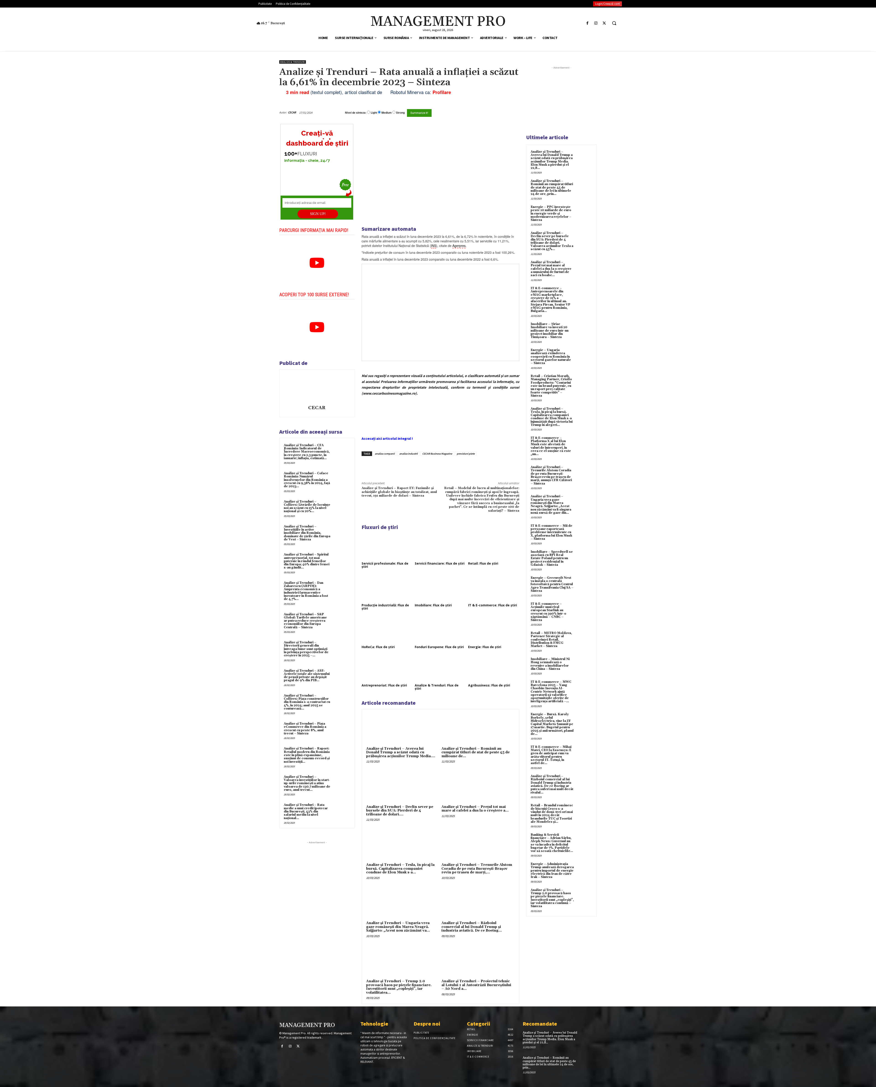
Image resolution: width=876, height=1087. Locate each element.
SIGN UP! (318, 214)
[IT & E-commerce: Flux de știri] (493, 588)
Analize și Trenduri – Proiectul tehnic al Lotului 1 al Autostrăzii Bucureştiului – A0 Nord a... (476, 985)
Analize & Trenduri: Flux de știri (437, 687)
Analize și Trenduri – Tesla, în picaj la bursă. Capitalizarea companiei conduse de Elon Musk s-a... (400, 869)
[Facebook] (587, 23)
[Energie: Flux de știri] (493, 629)
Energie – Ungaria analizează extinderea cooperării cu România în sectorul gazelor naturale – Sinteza (551, 356)
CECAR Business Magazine (437, 453)
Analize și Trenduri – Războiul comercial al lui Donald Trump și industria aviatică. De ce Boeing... (471, 927)
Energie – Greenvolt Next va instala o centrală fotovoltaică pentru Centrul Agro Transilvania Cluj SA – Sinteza (552, 584)
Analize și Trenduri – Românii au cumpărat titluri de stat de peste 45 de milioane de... (475, 752)
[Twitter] (604, 23)
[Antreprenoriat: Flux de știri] (387, 668)
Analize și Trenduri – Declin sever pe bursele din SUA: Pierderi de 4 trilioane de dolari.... (399, 811)
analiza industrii (408, 453)
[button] (614, 23)
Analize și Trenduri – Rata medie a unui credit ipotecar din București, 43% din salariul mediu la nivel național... (306, 811)
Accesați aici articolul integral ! (387, 438)
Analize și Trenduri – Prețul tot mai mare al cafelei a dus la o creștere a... (475, 809)
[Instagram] (596, 23)
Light (374, 113)
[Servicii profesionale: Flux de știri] (387, 546)
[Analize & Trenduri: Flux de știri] (440, 668)
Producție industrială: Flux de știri (385, 606)
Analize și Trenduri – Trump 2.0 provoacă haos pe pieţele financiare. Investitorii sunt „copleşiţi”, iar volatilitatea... (399, 987)
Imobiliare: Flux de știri (433, 605)
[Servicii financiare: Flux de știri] (440, 546)
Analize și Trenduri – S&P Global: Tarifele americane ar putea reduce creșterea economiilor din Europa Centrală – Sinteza (305, 621)
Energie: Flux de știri (484, 647)
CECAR (292, 112)
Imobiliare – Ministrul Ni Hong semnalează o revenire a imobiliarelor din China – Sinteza (550, 664)
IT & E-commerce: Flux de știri (492, 605)
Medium (386, 113)
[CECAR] (317, 388)
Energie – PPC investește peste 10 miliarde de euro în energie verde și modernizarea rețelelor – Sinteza (551, 213)
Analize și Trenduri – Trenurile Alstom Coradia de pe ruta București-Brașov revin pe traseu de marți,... (476, 869)
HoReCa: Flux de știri (378, 647)
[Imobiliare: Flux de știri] (440, 588)
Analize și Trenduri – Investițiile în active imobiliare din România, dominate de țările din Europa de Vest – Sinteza (307, 533)
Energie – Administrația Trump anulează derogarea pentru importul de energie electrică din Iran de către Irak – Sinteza (552, 870)
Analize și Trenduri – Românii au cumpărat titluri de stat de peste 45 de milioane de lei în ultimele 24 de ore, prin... (552, 187)
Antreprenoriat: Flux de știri (384, 685)
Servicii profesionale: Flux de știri (385, 565)
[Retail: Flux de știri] (493, 546)
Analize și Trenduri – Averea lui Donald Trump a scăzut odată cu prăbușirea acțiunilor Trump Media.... (400, 752)
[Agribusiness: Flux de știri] (493, 668)
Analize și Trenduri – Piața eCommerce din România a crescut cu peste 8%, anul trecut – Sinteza (305, 728)
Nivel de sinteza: (355, 112)
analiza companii (385, 453)
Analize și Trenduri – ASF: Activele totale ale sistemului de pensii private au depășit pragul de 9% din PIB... (307, 675)
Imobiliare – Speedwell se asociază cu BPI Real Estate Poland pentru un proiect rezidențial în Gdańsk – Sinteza (552, 558)
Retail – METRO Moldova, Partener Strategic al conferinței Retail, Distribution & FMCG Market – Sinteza (551, 639)
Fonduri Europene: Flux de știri (439, 647)
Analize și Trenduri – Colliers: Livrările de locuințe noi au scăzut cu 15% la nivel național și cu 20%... (307, 506)
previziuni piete (466, 453)
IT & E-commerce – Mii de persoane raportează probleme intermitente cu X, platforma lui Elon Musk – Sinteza (551, 532)
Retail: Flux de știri (483, 563)
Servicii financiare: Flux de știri (439, 563)
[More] (439, 466)
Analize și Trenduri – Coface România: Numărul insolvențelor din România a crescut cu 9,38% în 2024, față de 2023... (307, 479)
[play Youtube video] (317, 263)
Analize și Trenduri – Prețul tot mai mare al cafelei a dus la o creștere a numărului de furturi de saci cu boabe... (551, 268)
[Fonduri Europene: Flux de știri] (440, 629)
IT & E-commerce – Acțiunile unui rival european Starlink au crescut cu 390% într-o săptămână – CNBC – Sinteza (548, 612)
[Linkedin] (428, 466)
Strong (400, 113)
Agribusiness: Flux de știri (489, 685)
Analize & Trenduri (292, 61)
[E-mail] (494, 112)
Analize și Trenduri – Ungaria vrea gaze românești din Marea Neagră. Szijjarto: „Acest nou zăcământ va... (398, 927)
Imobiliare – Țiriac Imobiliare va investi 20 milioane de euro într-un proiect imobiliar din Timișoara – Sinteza (549, 330)
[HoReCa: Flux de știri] (387, 629)
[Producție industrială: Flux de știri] (387, 588)
